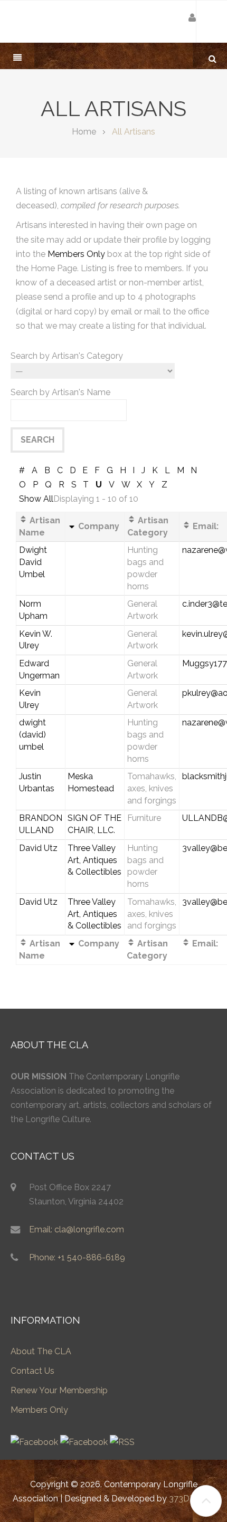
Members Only (76, 254)
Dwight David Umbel (33, 562)
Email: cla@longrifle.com (76, 1229)
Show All (36, 499)
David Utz (38, 848)
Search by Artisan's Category (67, 356)
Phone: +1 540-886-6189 (77, 1257)
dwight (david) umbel (32, 734)
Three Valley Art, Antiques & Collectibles (94, 860)
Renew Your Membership (59, 1390)
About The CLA (41, 1351)
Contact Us (32, 1371)
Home (84, 132)
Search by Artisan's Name (60, 392)
